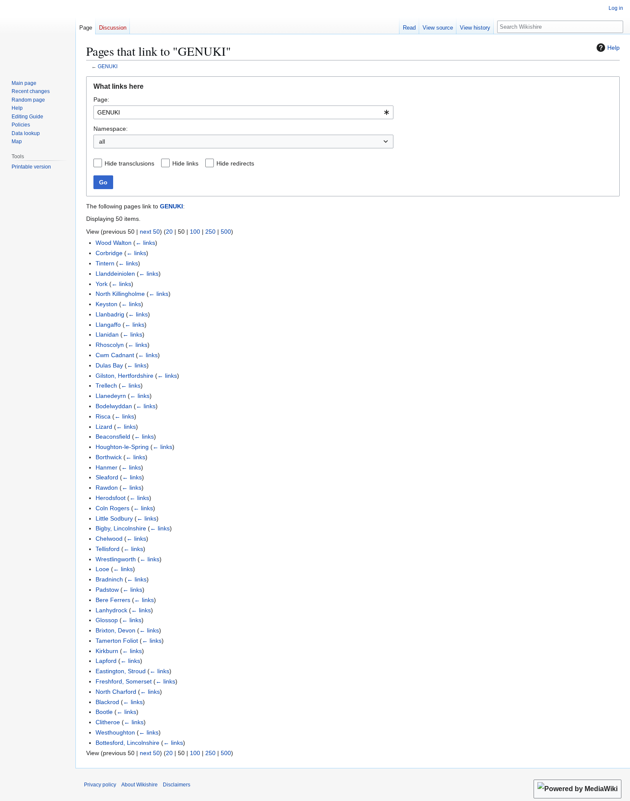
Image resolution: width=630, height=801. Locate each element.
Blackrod (107, 702)
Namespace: (110, 128)
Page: (101, 99)
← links (145, 242)
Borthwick (109, 457)
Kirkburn (107, 650)
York (102, 283)
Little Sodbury (114, 518)
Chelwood (109, 538)
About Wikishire (139, 785)
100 (195, 231)
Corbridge (109, 253)
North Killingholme (120, 293)
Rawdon (107, 487)
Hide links (185, 163)
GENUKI (107, 66)
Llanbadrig (110, 314)
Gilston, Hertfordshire (124, 375)
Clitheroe (108, 722)
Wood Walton (114, 242)
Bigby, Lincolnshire (121, 528)
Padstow (107, 589)
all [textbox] (102, 141)
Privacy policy (100, 785)
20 (169, 231)
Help (613, 47)
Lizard (104, 426)
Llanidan (107, 334)
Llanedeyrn (111, 395)
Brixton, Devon (115, 630)
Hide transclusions (129, 163)
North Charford (116, 691)
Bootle (104, 711)
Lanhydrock (111, 610)
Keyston (106, 304)
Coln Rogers (112, 508)
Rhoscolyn (110, 344)
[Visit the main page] (37, 34)
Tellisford (108, 548)
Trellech (106, 385)
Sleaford (107, 477)
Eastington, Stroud (121, 671)
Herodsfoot (111, 497)
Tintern (105, 263)
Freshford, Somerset (124, 681)
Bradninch (109, 579)
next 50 (150, 231)
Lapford (106, 660)
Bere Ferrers (113, 599)
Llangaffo (108, 324)
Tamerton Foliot (117, 640)
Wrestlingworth (116, 559)
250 (210, 231)
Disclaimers (176, 785)
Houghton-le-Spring (122, 446)
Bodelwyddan (114, 406)
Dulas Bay (109, 365)
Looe (102, 569)
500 (226, 231)
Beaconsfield (113, 436)
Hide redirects (235, 163)
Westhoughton (115, 732)
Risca (103, 416)
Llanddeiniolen (115, 273)
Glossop (107, 620)
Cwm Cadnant (115, 355)
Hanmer (106, 467)
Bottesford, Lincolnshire (127, 742)
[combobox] (243, 112)
